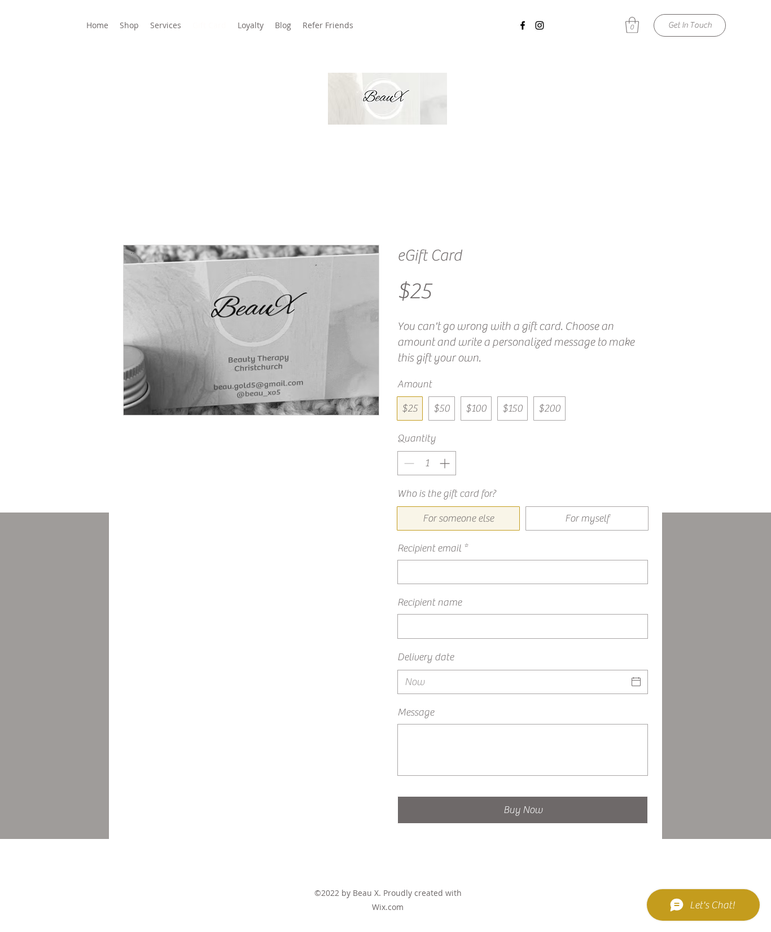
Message (415, 712)
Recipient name (429, 602)
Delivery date (425, 657)
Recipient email (432, 548)
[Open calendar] (636, 681)
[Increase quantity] (445, 463)
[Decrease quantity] (408, 463)
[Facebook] (522, 25)
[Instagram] (539, 25)
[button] (632, 25)
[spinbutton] (427, 463)
